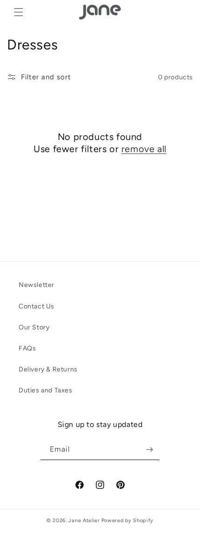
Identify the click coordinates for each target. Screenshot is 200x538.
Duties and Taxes (46, 390)
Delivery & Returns (48, 369)
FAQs (27, 348)
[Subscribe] (149, 450)
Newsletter (36, 285)
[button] (18, 12)
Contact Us (36, 306)
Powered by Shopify (127, 520)
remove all (144, 148)
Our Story (34, 327)
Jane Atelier (84, 520)
